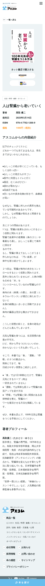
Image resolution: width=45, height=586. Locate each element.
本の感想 (10, 560)
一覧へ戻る (11, 19)
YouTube (21, 578)
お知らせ (25, 547)
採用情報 (10, 553)
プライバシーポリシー (17, 566)
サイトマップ (28, 560)
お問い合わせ (28, 553)
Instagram (33, 578)
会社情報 (10, 547)
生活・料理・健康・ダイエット (14, 98)
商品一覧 (10, 517)
